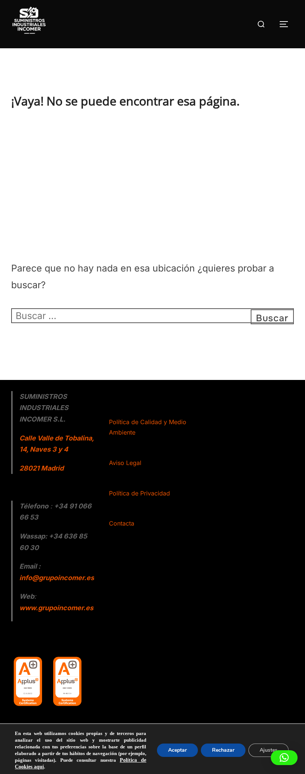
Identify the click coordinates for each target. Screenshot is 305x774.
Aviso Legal (125, 462)
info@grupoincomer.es (56, 578)
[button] (284, 757)
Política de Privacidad (139, 493)
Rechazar (223, 750)
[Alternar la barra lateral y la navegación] (286, 24)
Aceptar (177, 750)
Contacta (121, 523)
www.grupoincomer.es (56, 608)
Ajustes (268, 750)
